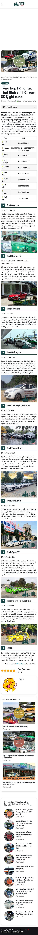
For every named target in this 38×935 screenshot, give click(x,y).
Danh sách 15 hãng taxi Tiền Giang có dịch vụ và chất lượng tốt (25, 812)
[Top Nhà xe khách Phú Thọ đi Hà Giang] (19, 713)
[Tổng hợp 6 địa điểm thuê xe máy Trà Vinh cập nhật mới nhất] (9, 836)
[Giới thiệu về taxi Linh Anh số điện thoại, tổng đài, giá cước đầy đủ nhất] (9, 893)
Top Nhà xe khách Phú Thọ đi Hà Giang (15, 726)
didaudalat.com (21, 664)
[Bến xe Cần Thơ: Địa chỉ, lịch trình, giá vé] (9, 870)
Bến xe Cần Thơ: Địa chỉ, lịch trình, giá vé (25, 868)
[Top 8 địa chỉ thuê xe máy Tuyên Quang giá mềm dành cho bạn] (9, 859)
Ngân (4, 101)
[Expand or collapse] (34, 107)
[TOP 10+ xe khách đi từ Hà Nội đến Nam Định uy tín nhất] (9, 848)
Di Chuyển (11, 77)
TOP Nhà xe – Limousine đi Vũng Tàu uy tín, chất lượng (24, 913)
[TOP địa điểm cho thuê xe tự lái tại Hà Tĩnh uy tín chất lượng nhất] (9, 904)
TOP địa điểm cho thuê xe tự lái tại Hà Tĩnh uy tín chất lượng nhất (24, 903)
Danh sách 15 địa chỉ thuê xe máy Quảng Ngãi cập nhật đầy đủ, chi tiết (25, 880)
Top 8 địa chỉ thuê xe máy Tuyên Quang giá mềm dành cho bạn (24, 857)
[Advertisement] (19, 29)
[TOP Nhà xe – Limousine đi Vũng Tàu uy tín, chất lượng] (9, 916)
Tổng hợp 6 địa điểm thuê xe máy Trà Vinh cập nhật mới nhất (24, 834)
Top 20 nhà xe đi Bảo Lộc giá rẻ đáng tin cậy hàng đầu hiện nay (24, 823)
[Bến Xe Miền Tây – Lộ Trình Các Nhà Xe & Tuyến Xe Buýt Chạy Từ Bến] (19, 771)
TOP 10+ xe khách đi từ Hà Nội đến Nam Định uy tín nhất (24, 846)
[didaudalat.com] (19, 4)
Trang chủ (4, 77)
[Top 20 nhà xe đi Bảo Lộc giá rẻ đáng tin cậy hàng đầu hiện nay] (9, 825)
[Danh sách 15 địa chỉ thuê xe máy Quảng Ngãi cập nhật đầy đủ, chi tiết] (9, 882)
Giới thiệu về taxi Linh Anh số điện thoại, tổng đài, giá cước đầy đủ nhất (25, 891)
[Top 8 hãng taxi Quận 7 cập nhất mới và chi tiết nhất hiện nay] (19, 742)
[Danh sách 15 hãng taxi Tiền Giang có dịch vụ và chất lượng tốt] (9, 814)
